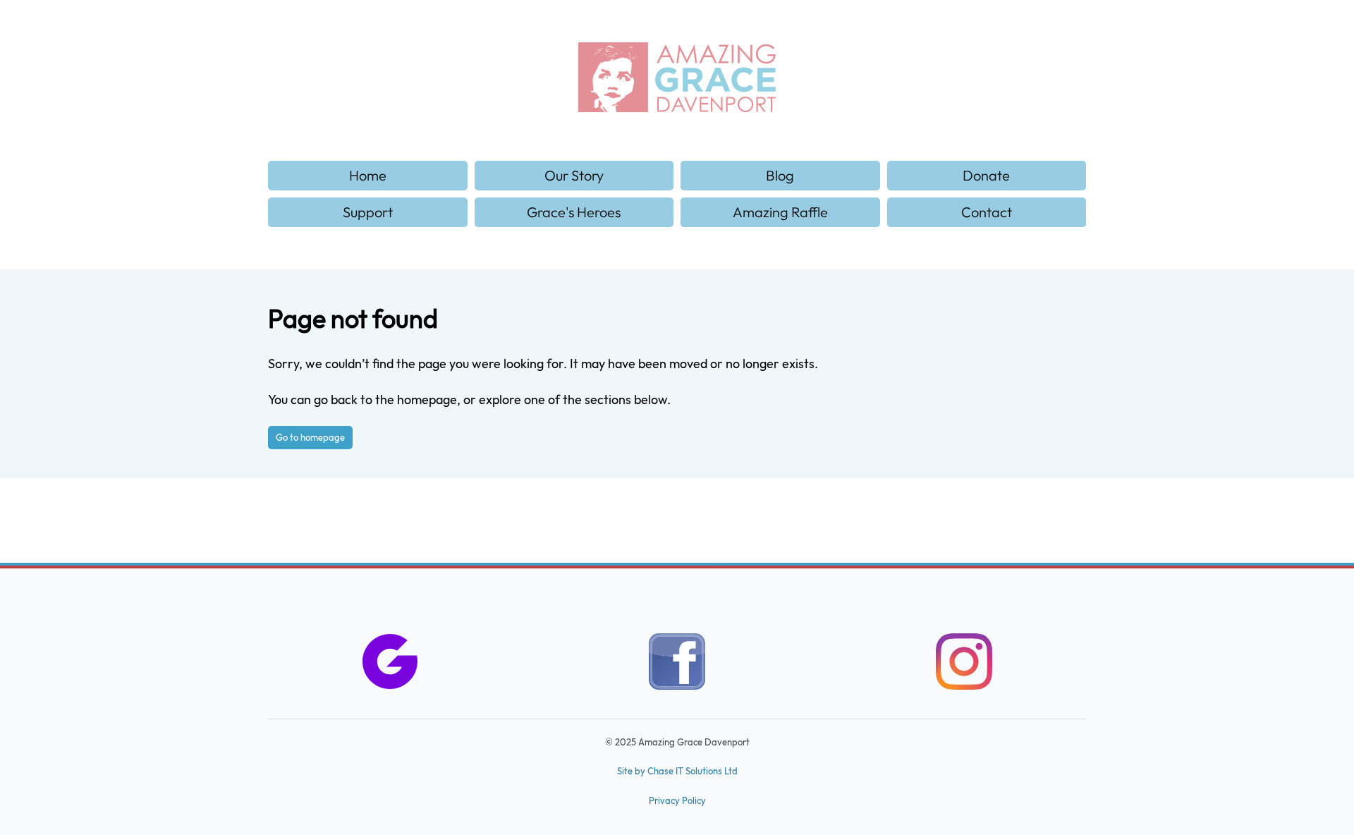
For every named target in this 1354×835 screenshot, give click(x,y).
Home (367, 175)
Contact (986, 212)
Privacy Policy (677, 800)
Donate (986, 175)
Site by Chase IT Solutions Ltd (677, 770)
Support (368, 212)
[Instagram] (964, 664)
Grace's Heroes (574, 212)
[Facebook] (677, 664)
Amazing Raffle (780, 212)
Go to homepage (310, 437)
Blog (780, 175)
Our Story (574, 175)
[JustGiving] (390, 664)
